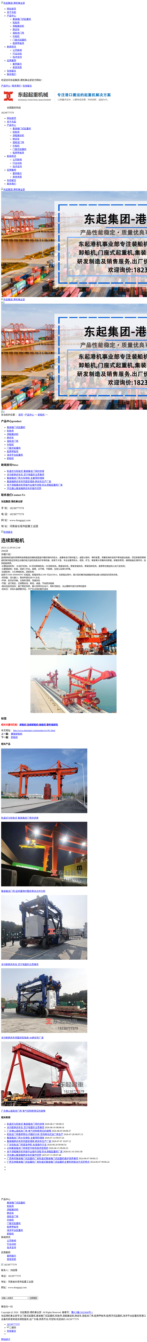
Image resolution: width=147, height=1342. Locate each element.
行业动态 (17, 53)
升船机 (16, 36)
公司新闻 (17, 50)
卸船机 (41, 415)
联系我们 (11, 74)
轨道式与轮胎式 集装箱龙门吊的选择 (25, 471)
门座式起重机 (19, 40)
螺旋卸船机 (16, 734)
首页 (20, 415)
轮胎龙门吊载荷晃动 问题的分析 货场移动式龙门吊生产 (35, 1134)
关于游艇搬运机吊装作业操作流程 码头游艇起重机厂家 (35, 485)
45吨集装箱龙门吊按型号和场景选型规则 (27, 1148)
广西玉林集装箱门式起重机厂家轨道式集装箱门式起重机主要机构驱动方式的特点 (48, 1162)
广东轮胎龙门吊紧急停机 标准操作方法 (27, 1144)
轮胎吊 (16, 22)
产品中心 (11, 16)
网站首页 (11, 9)
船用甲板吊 (18, 43)
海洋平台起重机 (15, 455)
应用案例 (11, 60)
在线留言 (11, 71)
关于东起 (11, 12)
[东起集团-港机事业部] (13, 189)
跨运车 (16, 29)
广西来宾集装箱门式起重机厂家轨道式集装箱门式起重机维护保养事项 (42, 1158)
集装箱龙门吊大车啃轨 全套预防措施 (25, 478)
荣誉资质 (17, 67)
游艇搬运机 (18, 26)
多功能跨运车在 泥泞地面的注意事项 (25, 474)
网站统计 (5, 1339)
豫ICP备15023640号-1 (82, 1312)
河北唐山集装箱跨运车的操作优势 (24, 488)
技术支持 (17, 57)
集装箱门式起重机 (22, 19)
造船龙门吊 (18, 33)
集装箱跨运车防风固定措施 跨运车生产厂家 (29, 481)
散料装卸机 (52, 724)
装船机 (42, 724)
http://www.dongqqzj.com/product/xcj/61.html (34, 730)
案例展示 (17, 64)
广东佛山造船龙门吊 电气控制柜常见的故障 (29, 1131)
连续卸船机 (32, 724)
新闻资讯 (11, 47)
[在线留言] (7, 532)
